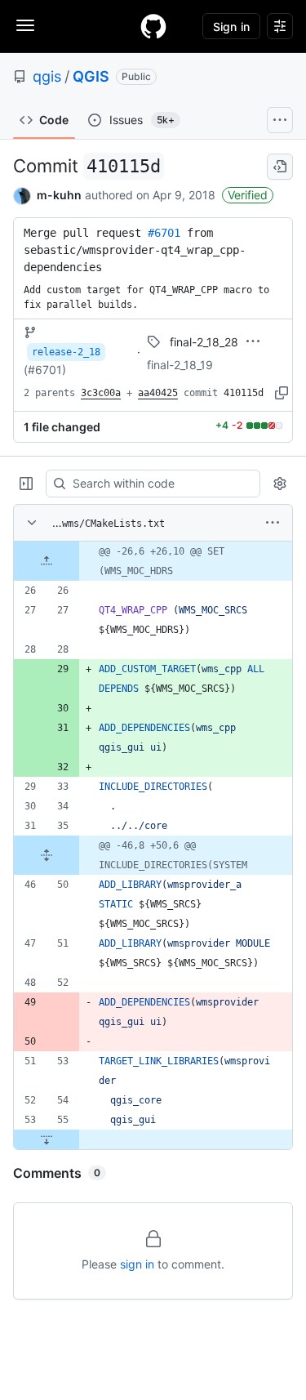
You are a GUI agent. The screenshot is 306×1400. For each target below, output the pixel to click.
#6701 (164, 232)
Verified (248, 195)
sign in (137, 1264)
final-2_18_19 (180, 365)
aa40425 (158, 393)
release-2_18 (66, 352)
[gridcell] (153, 561)
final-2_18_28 (204, 342)
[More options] (272, 523)
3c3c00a (101, 393)
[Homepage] (153, 26)
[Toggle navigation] (25, 25)
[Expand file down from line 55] (46, 1139)
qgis (47, 76)
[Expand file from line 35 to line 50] (46, 855)
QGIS (91, 76)
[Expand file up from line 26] (46, 561)
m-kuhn (59, 195)
